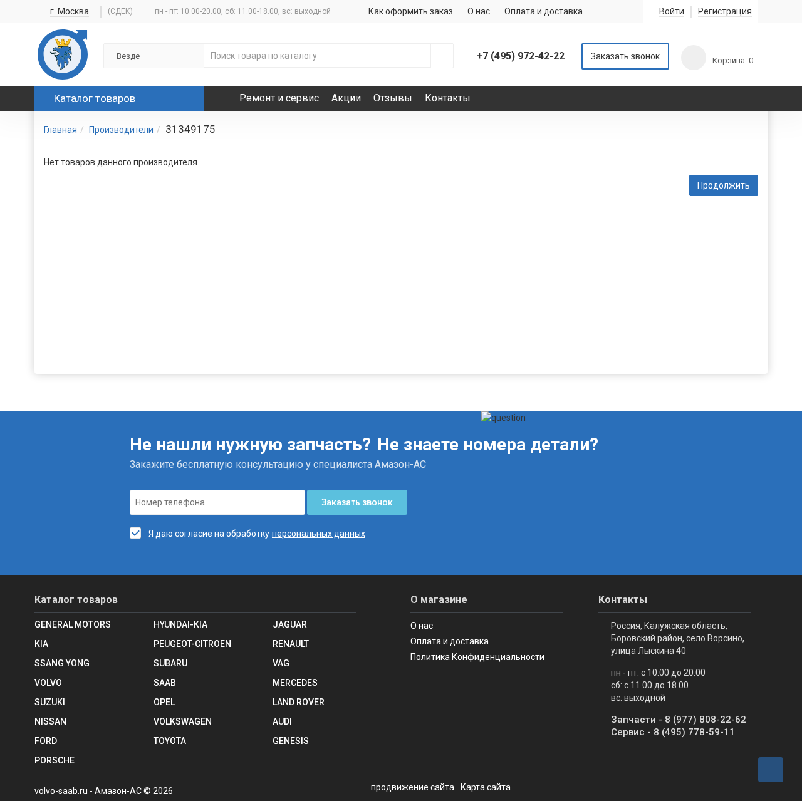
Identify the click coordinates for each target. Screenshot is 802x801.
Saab (165, 683)
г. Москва (69, 11)
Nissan (50, 721)
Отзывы (392, 98)
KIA (41, 644)
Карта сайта (486, 787)
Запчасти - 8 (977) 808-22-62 (678, 719)
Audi (282, 721)
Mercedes (295, 683)
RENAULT (291, 644)
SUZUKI (49, 702)
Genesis (291, 741)
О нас (478, 11)
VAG (281, 663)
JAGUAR (290, 624)
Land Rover (299, 702)
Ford (45, 741)
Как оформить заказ (410, 11)
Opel (164, 702)
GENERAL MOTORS (72, 624)
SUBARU (170, 663)
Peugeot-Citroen (192, 644)
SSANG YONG (62, 663)
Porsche (54, 760)
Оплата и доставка (543, 11)
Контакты (448, 98)
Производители (121, 130)
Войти (671, 11)
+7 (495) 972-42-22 (520, 56)
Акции (346, 98)
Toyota (170, 741)
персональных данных (318, 534)
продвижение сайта (412, 787)
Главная (60, 130)
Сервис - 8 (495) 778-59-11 (673, 732)
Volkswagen (183, 721)
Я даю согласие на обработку (208, 534)
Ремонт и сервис (279, 98)
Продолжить (723, 185)
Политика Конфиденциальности (477, 657)
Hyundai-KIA (180, 624)
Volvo (48, 683)
